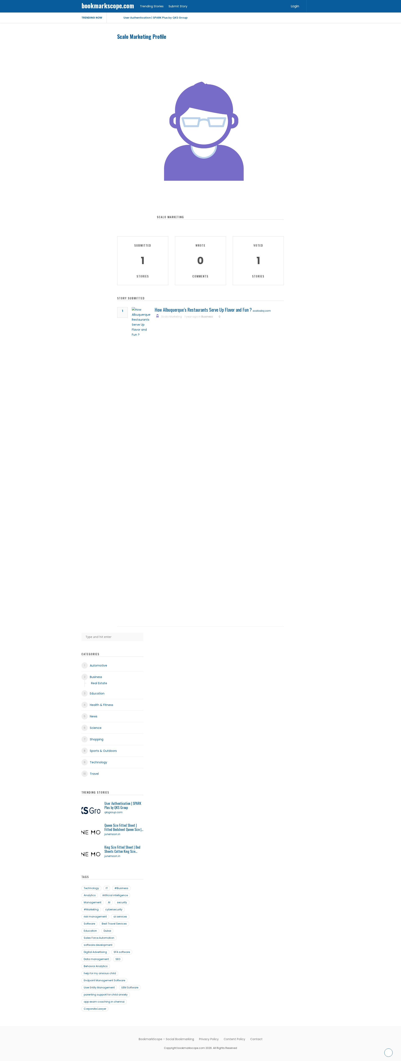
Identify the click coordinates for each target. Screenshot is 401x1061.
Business (207, 316)
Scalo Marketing (171, 316)
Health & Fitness (101, 705)
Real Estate (99, 683)
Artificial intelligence (115, 895)
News (93, 716)
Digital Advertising (95, 952)
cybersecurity (113, 909)
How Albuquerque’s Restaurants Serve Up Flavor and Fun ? (203, 309)
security (122, 902)
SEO (117, 959)
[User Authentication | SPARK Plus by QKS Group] (90, 810)
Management (92, 902)
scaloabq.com (262, 311)
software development (98, 945)
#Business (121, 888)
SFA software (122, 952)
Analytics (90, 895)
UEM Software (129, 987)
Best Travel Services (114, 923)
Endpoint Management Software (104, 980)
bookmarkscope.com (107, 5)
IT (107, 888)
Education (97, 693)
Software (89, 923)
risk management (95, 916)
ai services (120, 916)
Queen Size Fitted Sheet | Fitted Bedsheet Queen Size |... (123, 827)
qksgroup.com (113, 812)
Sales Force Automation (99, 938)
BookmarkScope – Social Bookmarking (166, 1039)
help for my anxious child (100, 973)
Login (295, 6)
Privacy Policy (209, 1039)
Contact (256, 1039)
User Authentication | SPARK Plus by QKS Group (155, 18)
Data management (96, 959)
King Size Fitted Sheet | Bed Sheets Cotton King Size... (122, 849)
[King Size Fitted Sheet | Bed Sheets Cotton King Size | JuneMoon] (90, 854)
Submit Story (178, 6)
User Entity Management (99, 987)
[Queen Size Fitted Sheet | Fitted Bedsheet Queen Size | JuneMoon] (90, 832)
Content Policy (234, 1039)
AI (109, 902)
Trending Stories (152, 6)
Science (96, 728)
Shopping (96, 739)
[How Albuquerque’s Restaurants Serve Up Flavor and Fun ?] (141, 463)
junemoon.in (112, 834)
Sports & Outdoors (103, 751)
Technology (98, 762)
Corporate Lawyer (95, 1009)
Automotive (98, 665)
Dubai (107, 930)
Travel (94, 774)
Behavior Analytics (96, 966)
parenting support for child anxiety (106, 994)
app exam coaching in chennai (104, 1001)
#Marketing (91, 909)
